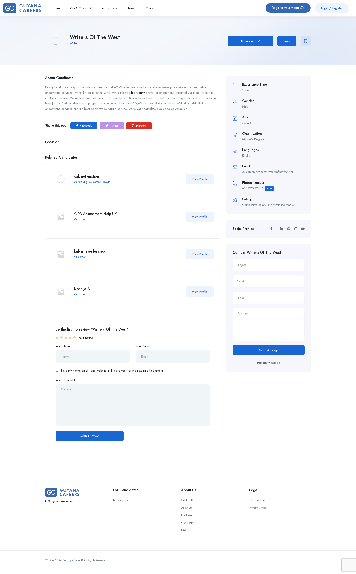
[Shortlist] (306, 41)
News (132, 8)
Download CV (250, 41)
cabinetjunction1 (87, 176)
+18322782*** (257, 188)
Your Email (143, 346)
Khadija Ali (82, 288)
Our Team (187, 523)
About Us (108, 8)
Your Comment (65, 380)
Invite (287, 41)
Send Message (269, 350)
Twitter (113, 126)
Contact (150, 8)
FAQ (184, 530)
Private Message (268, 362)
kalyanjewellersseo (89, 251)
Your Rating (85, 338)
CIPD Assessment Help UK (95, 213)
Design (106, 182)
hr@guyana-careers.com (59, 501)
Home (56, 8)
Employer (186, 515)
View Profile (200, 179)
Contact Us (187, 500)
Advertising (80, 182)
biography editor (142, 92)
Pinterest (140, 126)
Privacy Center (258, 508)
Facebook (85, 126)
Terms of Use (257, 500)
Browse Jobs (120, 500)
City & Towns (79, 8)
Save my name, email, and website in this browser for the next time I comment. (112, 370)
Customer (94, 182)
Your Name (63, 346)
